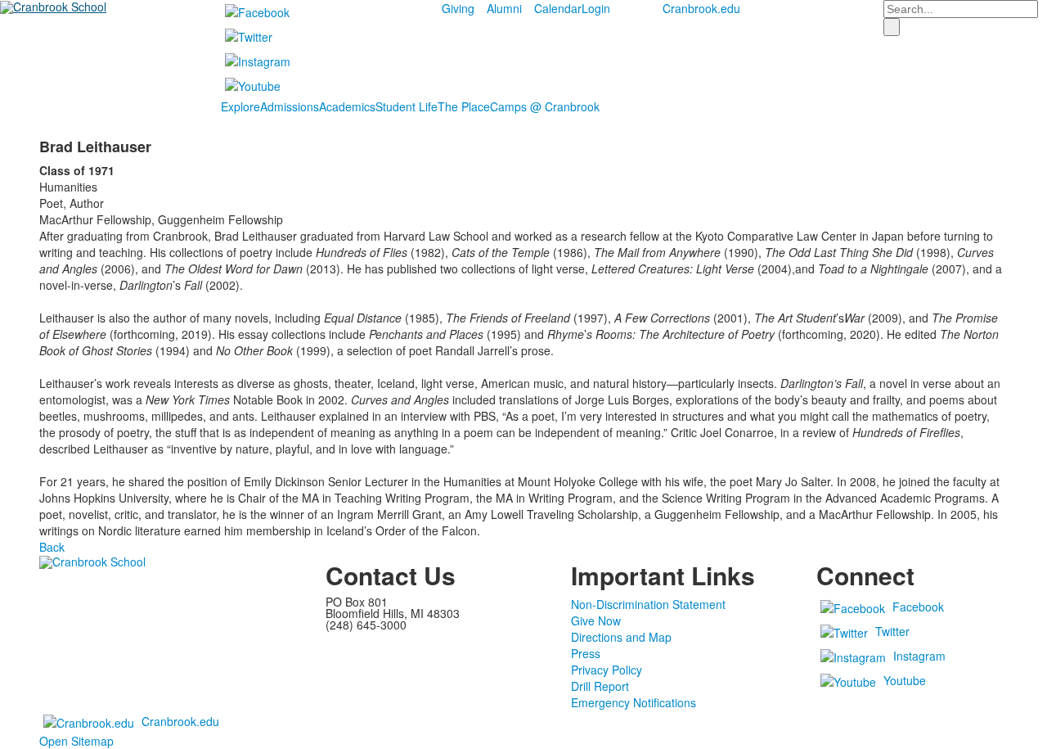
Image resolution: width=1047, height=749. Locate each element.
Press (585, 653)
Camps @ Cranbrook (545, 106)
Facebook (918, 606)
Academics (347, 106)
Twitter (892, 631)
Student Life (406, 106)
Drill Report (600, 686)
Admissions (289, 106)
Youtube (904, 680)
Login (596, 8)
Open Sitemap (76, 741)
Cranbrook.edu (701, 8)
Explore (240, 106)
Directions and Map (621, 637)
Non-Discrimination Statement (648, 604)
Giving (458, 8)
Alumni (504, 8)
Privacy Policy (606, 669)
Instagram (919, 655)
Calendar (558, 8)
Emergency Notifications (633, 702)
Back (52, 547)
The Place (464, 106)
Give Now (596, 620)
